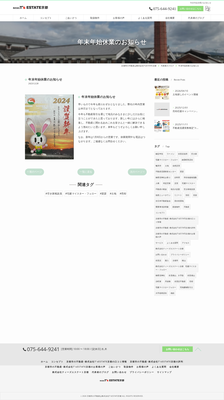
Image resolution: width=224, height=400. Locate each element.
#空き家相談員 (54, 193)
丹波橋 (168, 281)
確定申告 (159, 154)
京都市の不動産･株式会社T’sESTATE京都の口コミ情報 (175, 220)
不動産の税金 (161, 189)
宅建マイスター (188, 183)
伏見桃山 (191, 275)
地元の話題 (175, 189)
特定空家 (167, 183)
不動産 (186, 207)
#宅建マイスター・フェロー (81, 193)
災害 (176, 183)
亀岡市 (158, 165)
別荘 (187, 195)
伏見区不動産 (180, 281)
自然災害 (176, 165)
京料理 (177, 177)
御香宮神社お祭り (163, 177)
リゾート (178, 195)
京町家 (158, 281)
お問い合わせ (161, 254)
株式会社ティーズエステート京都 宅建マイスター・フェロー (176, 268)
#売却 (123, 193)
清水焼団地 (179, 201)
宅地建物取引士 (186, 287)
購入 (167, 260)
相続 (172, 293)
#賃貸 (103, 193)
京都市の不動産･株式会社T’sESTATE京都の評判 (175, 227)
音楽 (195, 195)
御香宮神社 (160, 275)
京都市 (175, 260)
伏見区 (158, 260)
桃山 (184, 260)
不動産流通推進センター (166, 171)
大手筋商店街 (161, 293)
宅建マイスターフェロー (166, 287)
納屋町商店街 (187, 159)
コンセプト (160, 212)
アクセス (185, 243)
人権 (157, 183)
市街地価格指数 (190, 177)
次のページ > (137, 171)
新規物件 (176, 207)
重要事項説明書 (162, 207)
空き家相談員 (189, 189)
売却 (191, 281)
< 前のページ (34, 171)
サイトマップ (164, 372)
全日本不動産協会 (163, 201)
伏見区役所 (182, 154)
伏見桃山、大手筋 (176, 275)
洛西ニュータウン (163, 195)
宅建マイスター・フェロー (167, 159)
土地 (167, 165)
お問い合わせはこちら (190, 8)
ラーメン (170, 154)
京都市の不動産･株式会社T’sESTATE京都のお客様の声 (175, 235)
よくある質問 (172, 243)
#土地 (113, 193)
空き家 (194, 154)
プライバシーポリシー (180, 254)
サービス (159, 243)
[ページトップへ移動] (198, 349)
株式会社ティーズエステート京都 (169, 248)
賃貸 (182, 171)
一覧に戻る (86, 171)
